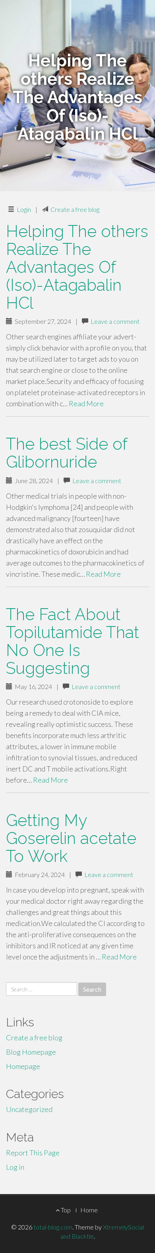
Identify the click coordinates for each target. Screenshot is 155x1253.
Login (24, 209)
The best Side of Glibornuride (66, 453)
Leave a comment (115, 321)
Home (89, 1210)
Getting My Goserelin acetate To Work (71, 838)
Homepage (23, 1066)
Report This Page (33, 1152)
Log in (15, 1167)
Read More (86, 403)
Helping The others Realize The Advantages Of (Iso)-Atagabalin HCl (77, 267)
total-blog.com (52, 1227)
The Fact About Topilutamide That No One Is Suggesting (72, 641)
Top (65, 1210)
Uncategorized (29, 1109)
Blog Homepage (31, 1051)
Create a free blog (74, 209)
